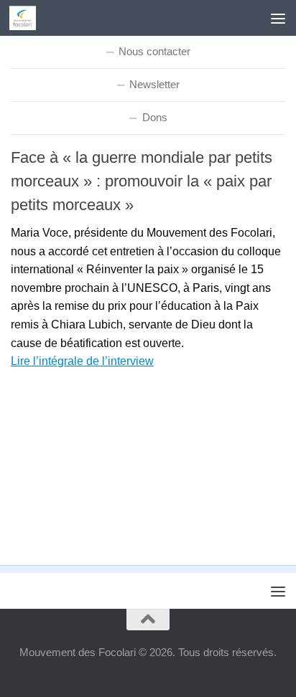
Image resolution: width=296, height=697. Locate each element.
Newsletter (154, 84)
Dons (154, 117)
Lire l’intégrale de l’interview (82, 361)
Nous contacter (154, 51)
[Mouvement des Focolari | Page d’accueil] (27, 18)
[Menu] (278, 18)
